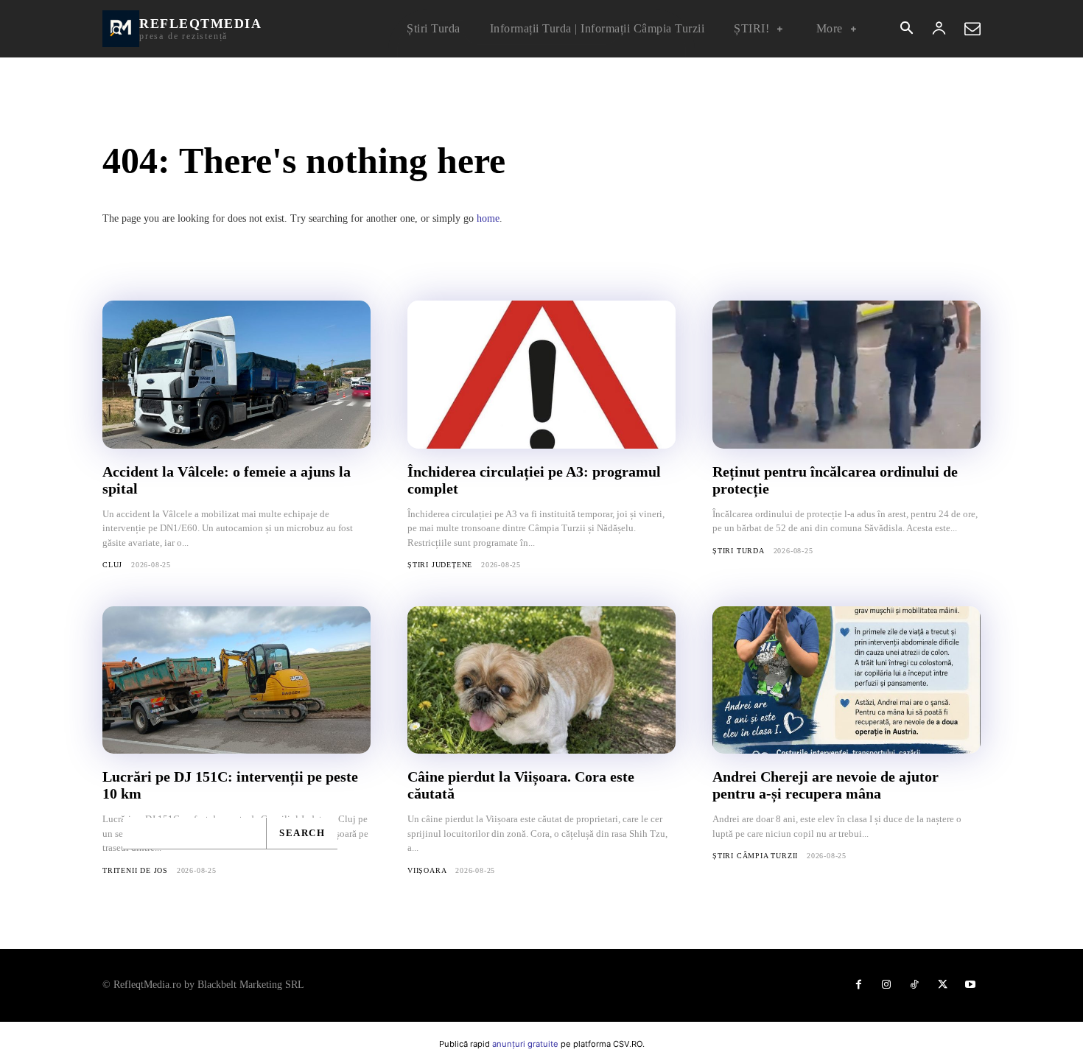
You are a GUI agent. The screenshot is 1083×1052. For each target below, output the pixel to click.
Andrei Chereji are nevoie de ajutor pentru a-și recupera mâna (825, 785)
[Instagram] (886, 985)
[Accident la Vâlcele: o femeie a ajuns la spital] (236, 374)
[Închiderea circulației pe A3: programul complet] (541, 374)
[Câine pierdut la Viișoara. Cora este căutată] (541, 680)
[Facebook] (858, 985)
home (488, 218)
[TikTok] (914, 985)
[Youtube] (970, 985)
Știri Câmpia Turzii (755, 856)
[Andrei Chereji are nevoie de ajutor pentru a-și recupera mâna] (846, 680)
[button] (906, 29)
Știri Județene (439, 565)
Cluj (112, 565)
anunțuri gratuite (525, 1044)
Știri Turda (738, 551)
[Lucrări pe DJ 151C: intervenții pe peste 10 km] (236, 680)
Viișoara (426, 870)
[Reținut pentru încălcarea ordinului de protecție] (846, 374)
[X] (942, 985)
